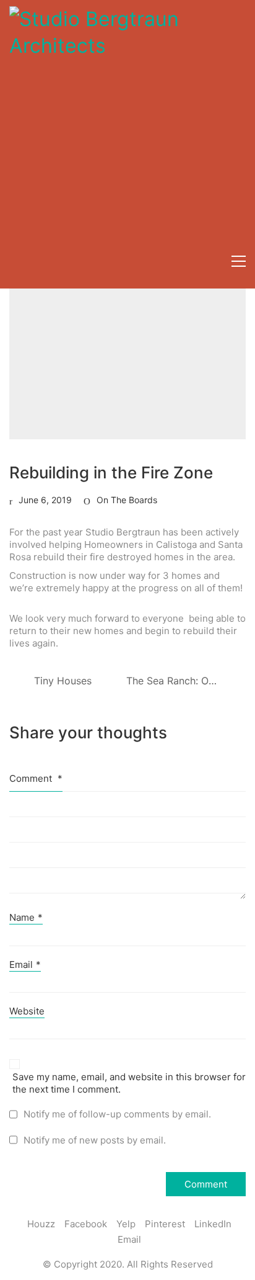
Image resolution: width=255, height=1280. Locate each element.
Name (26, 917)
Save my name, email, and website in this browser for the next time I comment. (129, 1083)
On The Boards (127, 500)
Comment (36, 778)
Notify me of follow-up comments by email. (117, 1114)
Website (27, 1011)
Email (25, 964)
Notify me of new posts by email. (95, 1140)
